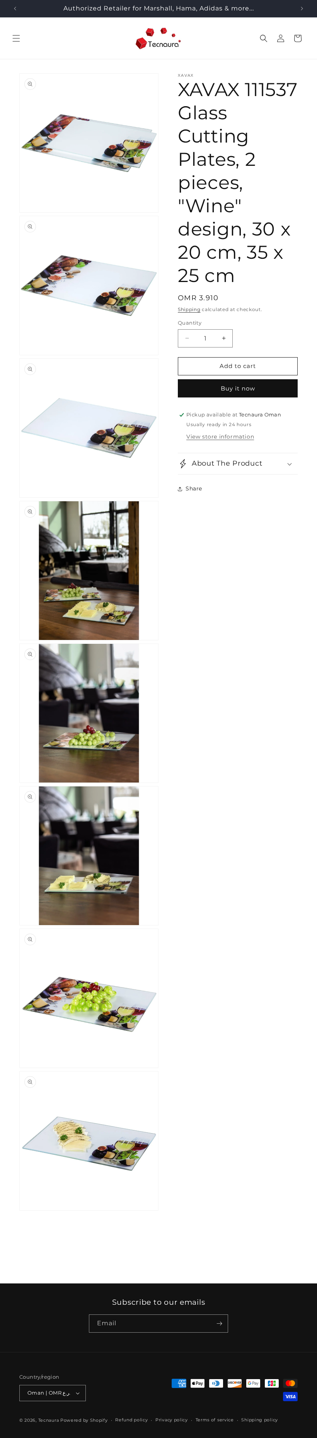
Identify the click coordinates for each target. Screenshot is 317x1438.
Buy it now (238, 388)
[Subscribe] (219, 1323)
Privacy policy (171, 1420)
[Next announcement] (301, 8)
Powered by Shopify (84, 1420)
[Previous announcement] (15, 8)
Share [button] (194, 488)
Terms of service (215, 1420)
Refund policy (131, 1420)
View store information (220, 436)
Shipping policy (259, 1420)
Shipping (189, 309)
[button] (16, 38)
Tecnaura (48, 1420)
